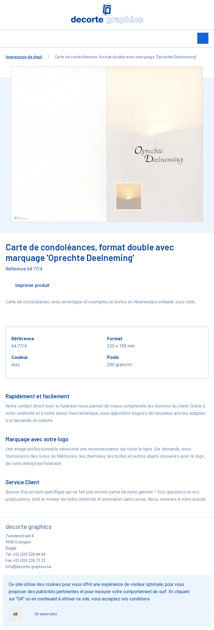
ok (15, 614)
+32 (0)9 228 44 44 (29, 554)
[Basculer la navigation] (202, 38)
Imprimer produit (31, 285)
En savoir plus (46, 614)
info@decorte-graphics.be (29, 566)
